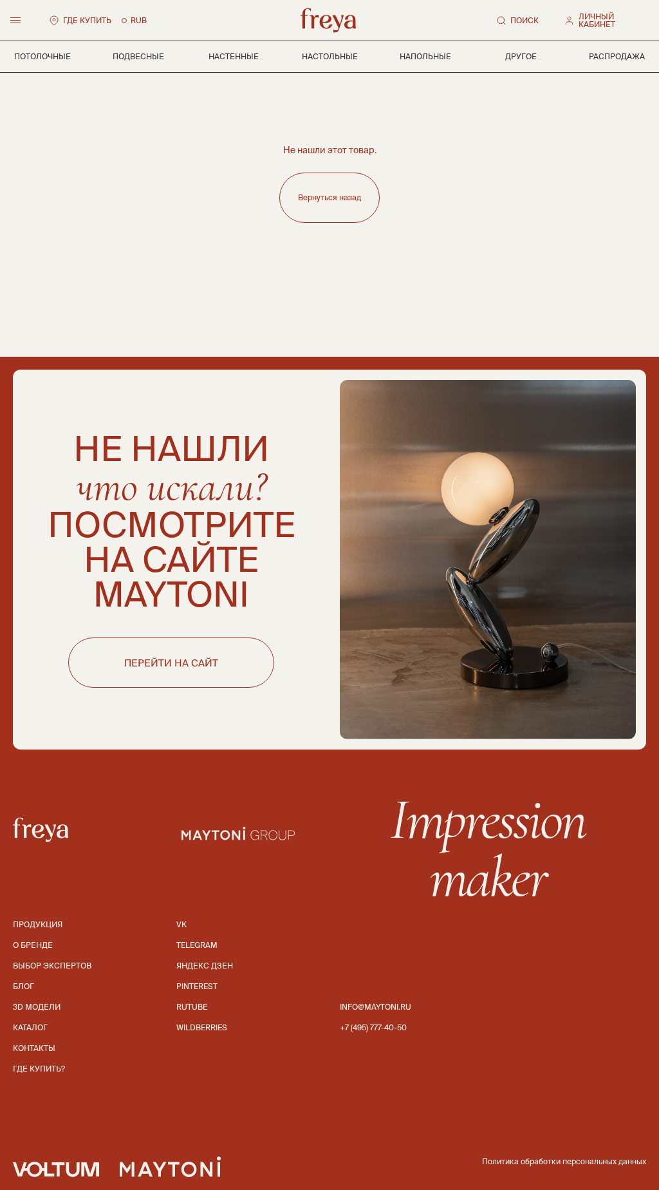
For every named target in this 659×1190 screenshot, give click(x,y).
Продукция (37, 924)
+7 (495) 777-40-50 (373, 1027)
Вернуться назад (329, 197)
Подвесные (138, 56)
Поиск (524, 20)
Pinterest (197, 986)
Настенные (234, 56)
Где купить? (39, 1068)
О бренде (33, 945)
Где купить (87, 20)
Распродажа (617, 56)
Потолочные (42, 56)
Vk (181, 924)
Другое (521, 56)
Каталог (30, 1027)
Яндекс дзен (204, 965)
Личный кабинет (597, 20)
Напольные (425, 56)
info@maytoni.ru (375, 1007)
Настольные (330, 56)
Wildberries (201, 1027)
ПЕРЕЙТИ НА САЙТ (171, 662)
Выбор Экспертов (52, 965)
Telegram (197, 945)
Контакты (34, 1048)
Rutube (191, 1007)
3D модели (36, 1007)
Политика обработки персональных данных (564, 1161)
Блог (23, 986)
